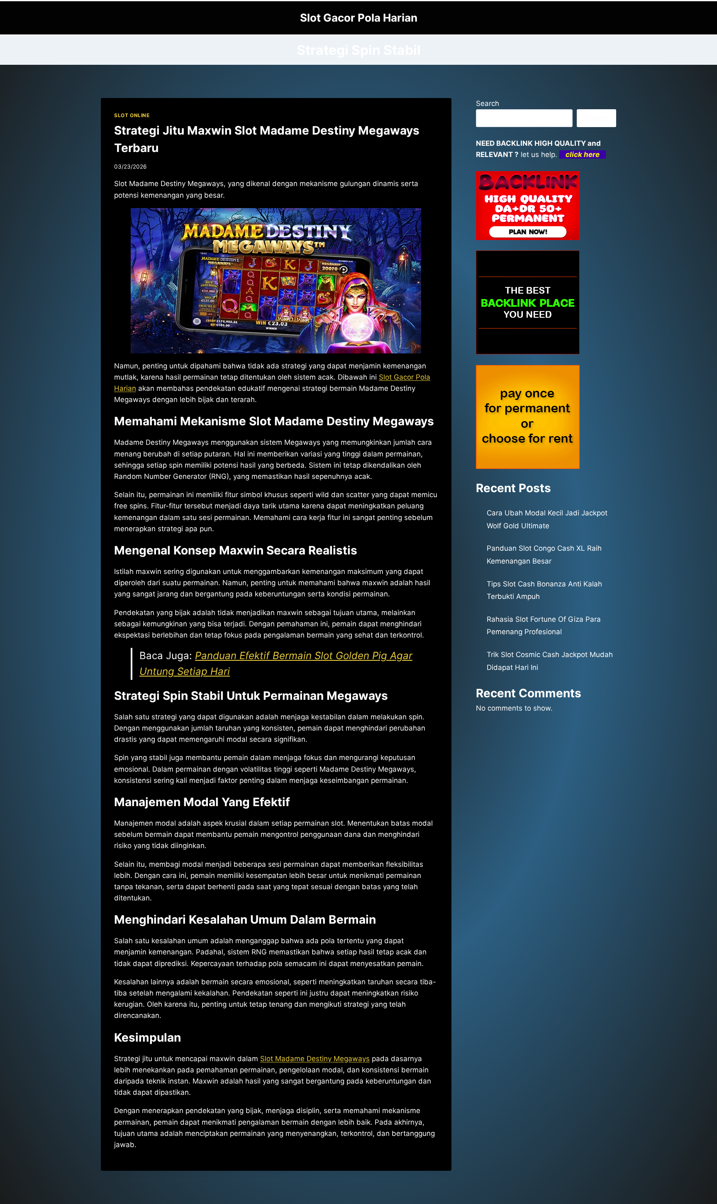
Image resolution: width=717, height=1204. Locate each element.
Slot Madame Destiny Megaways (315, 1058)
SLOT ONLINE (132, 115)
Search (487, 103)
